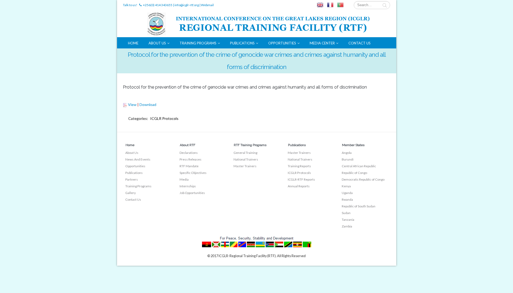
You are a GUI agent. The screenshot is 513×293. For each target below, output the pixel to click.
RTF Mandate (189, 166)
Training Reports (299, 166)
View (132, 104)
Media (184, 179)
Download (147, 104)
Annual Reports (299, 186)
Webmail (207, 5)
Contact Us (359, 43)
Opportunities (282, 43)
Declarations (189, 153)
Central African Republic (359, 166)
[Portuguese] (340, 5)
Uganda (347, 193)
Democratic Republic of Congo (363, 179)
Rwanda (347, 199)
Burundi (347, 159)
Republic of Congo (354, 173)
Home (133, 43)
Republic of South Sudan (358, 206)
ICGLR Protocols (299, 173)
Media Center (322, 43)
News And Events (137, 159)
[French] (330, 5)
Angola (347, 153)
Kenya (346, 186)
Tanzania (348, 220)
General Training (245, 153)
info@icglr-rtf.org (186, 5)
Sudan (346, 213)
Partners (131, 179)
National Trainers (246, 159)
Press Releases (190, 159)
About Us (157, 43)
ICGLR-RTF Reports (301, 179)
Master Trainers (245, 166)
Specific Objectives (193, 173)
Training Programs (198, 43)
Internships (188, 186)
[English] (320, 5)
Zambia (347, 226)
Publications (242, 43)
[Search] (384, 5)
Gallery (130, 193)
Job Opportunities (192, 193)
